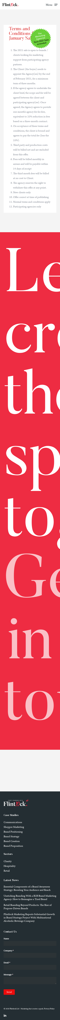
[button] (51, 4)
